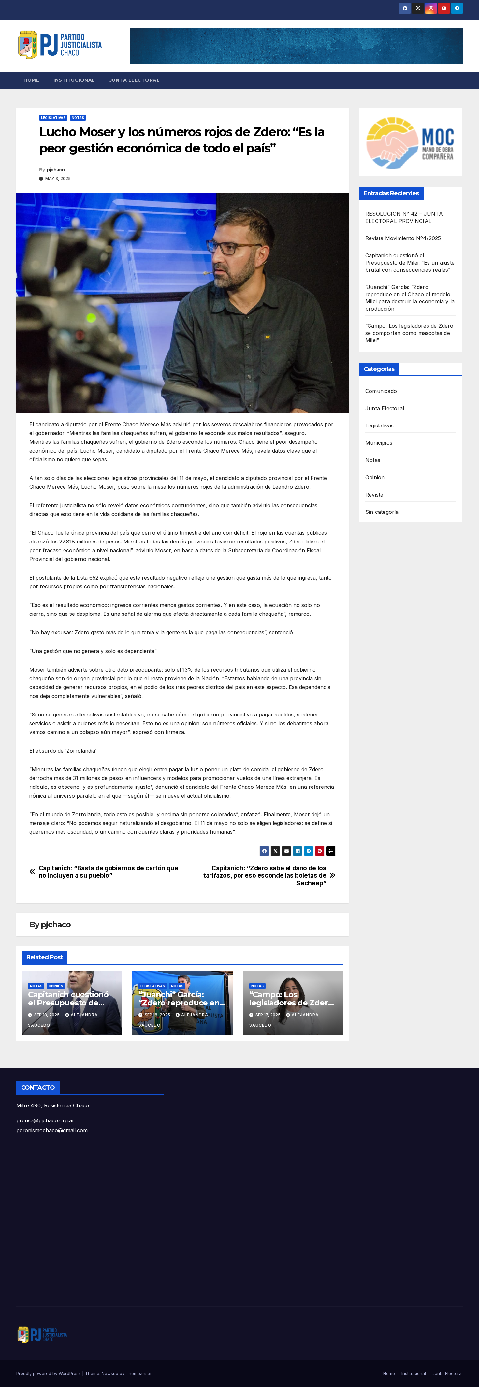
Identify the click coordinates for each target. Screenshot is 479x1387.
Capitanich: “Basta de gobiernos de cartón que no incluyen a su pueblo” (108, 871)
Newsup (110, 1373)
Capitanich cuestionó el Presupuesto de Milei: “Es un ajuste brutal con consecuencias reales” (410, 262)
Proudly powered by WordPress (49, 1373)
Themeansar (139, 1373)
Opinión (56, 986)
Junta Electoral (134, 80)
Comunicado (381, 391)
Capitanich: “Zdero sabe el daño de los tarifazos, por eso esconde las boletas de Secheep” (264, 875)
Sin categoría (382, 512)
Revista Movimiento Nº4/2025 (403, 238)
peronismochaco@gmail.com (52, 1130)
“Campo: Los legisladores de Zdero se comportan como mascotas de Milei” (409, 333)
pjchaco (56, 170)
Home (31, 80)
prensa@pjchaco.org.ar (45, 1120)
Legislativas (53, 118)
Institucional (74, 80)
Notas (78, 118)
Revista (374, 494)
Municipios (378, 443)
